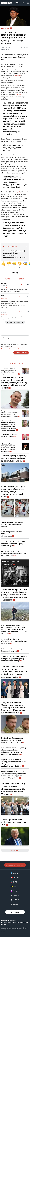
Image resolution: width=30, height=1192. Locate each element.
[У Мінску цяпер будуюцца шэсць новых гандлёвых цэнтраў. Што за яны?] (15, 468)
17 (9, 633)
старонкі (17, 76)
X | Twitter (16, 895)
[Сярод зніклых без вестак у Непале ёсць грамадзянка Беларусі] (15, 524)
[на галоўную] (6, 3)
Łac (24, 47)
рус (23, 3)
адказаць (4, 287)
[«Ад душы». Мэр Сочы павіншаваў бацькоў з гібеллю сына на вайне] (15, 553)
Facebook (16, 900)
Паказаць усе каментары (15, 322)
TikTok (15, 882)
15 (19, 373)
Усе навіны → (15, 850)
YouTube (16, 877)
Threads (15, 904)
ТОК (15, 886)
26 (22, 765)
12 (13, 536)
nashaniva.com (18, 929)
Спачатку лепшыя (21, 279)
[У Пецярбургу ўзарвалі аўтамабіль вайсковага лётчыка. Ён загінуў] (15, 641)
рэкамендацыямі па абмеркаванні (12, 348)
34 (16, 430)
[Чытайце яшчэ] (26, 247)
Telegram (16, 873)
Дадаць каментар (21, 352)
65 (11, 28)
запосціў (19, 95)
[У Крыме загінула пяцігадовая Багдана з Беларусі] (15, 650)
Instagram (16, 891)
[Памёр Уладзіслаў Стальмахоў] (15, 572)
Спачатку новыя (8, 279)
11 (10, 794)
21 (23, 742)
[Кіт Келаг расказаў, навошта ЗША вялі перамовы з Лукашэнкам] (15, 534)
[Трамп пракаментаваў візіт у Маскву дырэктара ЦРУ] (15, 832)
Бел (17, 3)
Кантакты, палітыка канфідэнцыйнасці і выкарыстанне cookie (14, 922)
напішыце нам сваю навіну (15, 865)
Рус (27, 47)
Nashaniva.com (5, 49)
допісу (19, 192)
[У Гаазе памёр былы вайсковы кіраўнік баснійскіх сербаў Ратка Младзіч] (15, 544)
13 (11, 643)
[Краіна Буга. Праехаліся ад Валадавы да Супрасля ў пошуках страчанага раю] (15, 740)
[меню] (28, 3)
